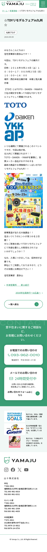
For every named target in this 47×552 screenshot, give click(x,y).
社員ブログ (10, 32)
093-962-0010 (14, 491)
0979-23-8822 (14, 525)
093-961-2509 (14, 508)
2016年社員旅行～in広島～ (28, 292)
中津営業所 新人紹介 (17, 284)
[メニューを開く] (43, 4)
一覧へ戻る (13, 304)
